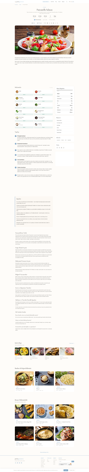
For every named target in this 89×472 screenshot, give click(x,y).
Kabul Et (66, 470)
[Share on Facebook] (59, 148)
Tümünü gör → (71, 343)
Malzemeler (42, 466)
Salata (20, 4)
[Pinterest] (53, 23)
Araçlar (59, 1)
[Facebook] (47, 23)
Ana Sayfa (16, 4)
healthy (62, 140)
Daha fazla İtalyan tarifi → (44, 452)
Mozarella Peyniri (41, 110)
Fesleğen (20, 110)
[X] (49, 23)
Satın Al (24, 94)
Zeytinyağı (20, 97)
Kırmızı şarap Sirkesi (41, 117)
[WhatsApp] (51, 23)
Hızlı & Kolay (42, 461)
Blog (56, 1)
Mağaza (63, 1)
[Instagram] (15, 463)
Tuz (19, 123)
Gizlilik (54, 462)
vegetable (69, 140)
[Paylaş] (55, 23)
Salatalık (39, 104)
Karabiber (39, 123)
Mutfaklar (52, 1)
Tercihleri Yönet (72, 470)
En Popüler (42, 462)
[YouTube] (21, 463)
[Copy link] (64, 148)
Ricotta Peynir (21, 117)
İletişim (54, 461)
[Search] (67, 2)
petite (20, 1)
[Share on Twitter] (57, 148)
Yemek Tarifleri (45, 1)
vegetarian (58, 140)
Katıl (72, 461)
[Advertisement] (44, 75)
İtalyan (44, 7)
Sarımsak (20, 104)
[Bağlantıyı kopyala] (57, 23)
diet (65, 140)
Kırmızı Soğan (40, 97)
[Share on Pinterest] (61, 148)
